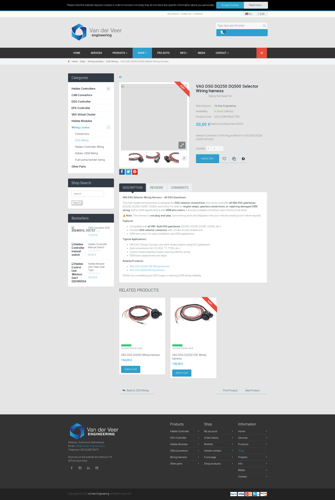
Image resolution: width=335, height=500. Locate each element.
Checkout (198, 14)
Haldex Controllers (83, 88)
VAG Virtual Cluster (84, 114)
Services (96, 53)
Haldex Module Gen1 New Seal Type (96, 266)
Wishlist (208, 444)
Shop (141, 53)
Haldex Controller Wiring (89, 146)
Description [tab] (132, 187)
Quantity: (201, 148)
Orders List (186, 14)
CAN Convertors (82, 95)
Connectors (82, 134)
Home (76, 53)
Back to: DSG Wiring (138, 390)
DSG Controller (81, 101)
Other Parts (79, 166)
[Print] (120, 76)
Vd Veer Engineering (225, 105)
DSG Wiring (112, 61)
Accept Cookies (230, 5)
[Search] (264, 25)
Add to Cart (207, 158)
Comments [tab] (179, 187)
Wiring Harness (95, 61)
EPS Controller (81, 108)
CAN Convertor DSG (99, 227)
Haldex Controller (179, 431)
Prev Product (230, 390)
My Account (173, 14)
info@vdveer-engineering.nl (90, 446)
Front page (210, 457)
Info (240, 463)
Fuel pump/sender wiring (90, 159)
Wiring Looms (81, 127)
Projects (163, 53)
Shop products (212, 463)
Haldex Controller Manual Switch (97, 246)
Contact (221, 53)
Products (119, 53)
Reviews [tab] (156, 187)
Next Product (252, 390)
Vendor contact (212, 450)
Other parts (176, 463)
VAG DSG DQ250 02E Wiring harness (150, 266)
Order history (211, 437)
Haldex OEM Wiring (86, 153)
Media (201, 53)
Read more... (256, 5)
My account (210, 431)
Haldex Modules (82, 121)
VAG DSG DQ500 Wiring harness (147, 270)
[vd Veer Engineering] (98, 31)
